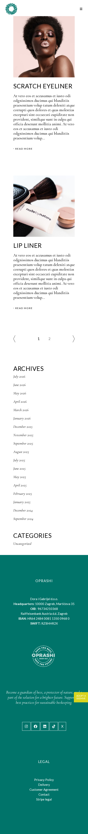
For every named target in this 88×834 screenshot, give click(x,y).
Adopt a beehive (81, 697)
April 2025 (20, 485)
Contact (44, 794)
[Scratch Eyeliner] (44, 46)
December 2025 (23, 426)
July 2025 (19, 460)
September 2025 (23, 443)
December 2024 (23, 510)
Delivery (44, 784)
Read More (24, 149)
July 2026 (19, 376)
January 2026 (22, 418)
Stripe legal (44, 799)
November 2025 (23, 435)
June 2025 (19, 468)
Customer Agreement (44, 789)
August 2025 (21, 451)
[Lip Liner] (44, 206)
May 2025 (19, 477)
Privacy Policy (44, 780)
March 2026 (21, 410)
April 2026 (20, 401)
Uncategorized (22, 543)
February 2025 (22, 493)
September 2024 (23, 518)
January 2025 (21, 502)
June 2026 (19, 385)
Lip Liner (27, 245)
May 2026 (19, 393)
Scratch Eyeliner (42, 86)
